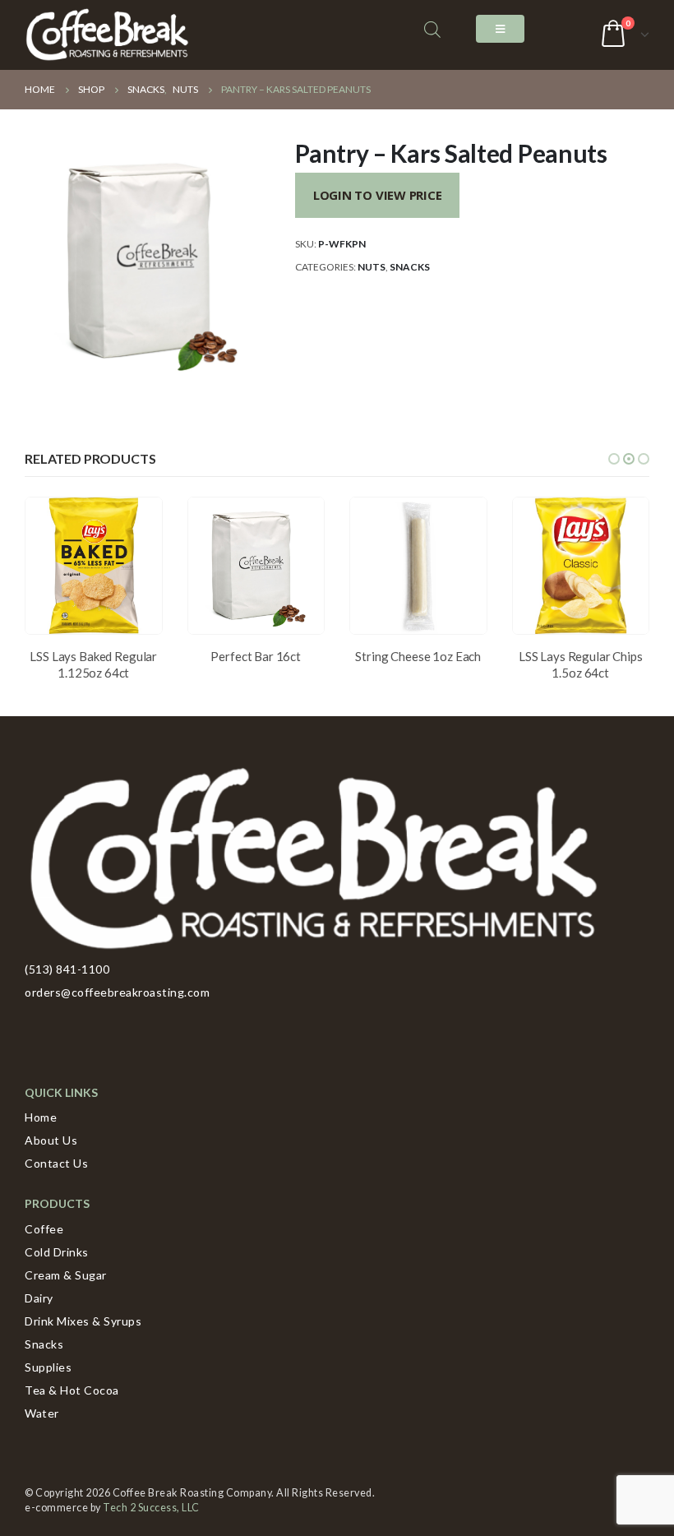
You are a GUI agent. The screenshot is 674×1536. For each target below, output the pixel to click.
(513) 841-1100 (67, 969)
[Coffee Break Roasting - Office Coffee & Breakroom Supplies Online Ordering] (107, 35)
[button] (614, 459)
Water (42, 1413)
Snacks (410, 267)
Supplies (48, 1367)
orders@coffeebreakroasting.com (117, 992)
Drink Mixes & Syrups (83, 1321)
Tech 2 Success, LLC (151, 1507)
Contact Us (56, 1163)
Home (41, 1117)
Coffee (44, 1229)
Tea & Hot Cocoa (72, 1390)
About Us (51, 1140)
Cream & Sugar (66, 1275)
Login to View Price (377, 195)
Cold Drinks (57, 1252)
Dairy (39, 1298)
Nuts (371, 267)
